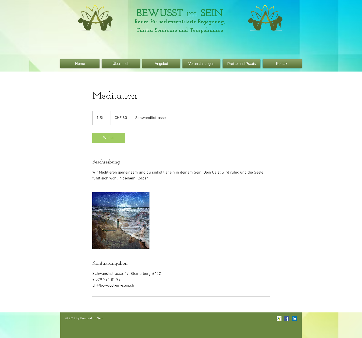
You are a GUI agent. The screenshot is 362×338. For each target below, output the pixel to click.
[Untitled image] (120, 220)
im (179, 13)
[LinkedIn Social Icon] (294, 318)
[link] (108, 138)
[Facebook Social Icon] (286, 318)
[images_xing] (279, 318)
